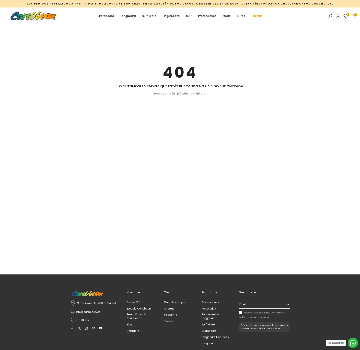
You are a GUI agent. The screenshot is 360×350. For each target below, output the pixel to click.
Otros (241, 16)
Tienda (168, 321)
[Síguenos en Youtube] (100, 328)
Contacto (133, 331)
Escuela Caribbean (139, 308)
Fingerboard (171, 16)
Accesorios (209, 308)
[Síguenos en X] (79, 328)
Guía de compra (175, 302)
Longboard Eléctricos (215, 337)
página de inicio (191, 93)
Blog (129, 324)
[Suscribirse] (285, 304)
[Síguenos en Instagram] (86, 328)
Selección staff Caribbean (136, 316)
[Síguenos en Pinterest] (93, 328)
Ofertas (257, 16)
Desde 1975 (134, 302)
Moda (227, 16)
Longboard (128, 16)
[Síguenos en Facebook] (72, 328)
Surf (189, 16)
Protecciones (207, 16)
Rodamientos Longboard (210, 316)
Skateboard (106, 16)
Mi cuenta (170, 315)
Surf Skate (149, 16)
